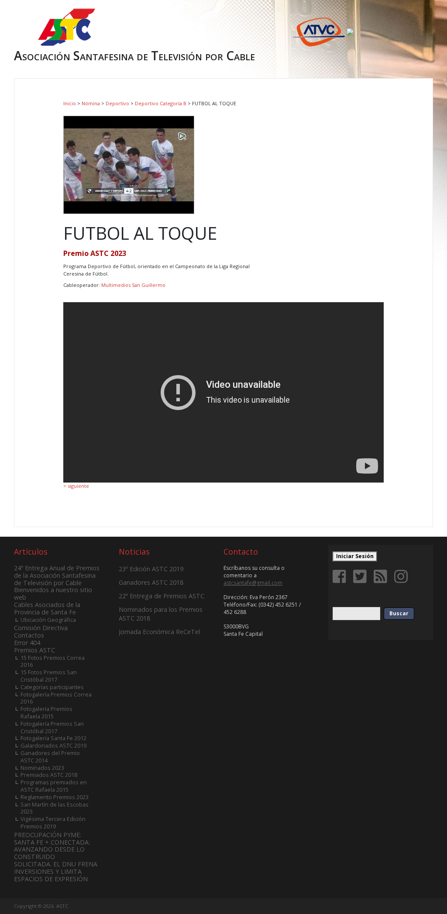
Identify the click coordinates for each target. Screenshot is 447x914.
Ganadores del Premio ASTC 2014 (50, 756)
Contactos (29, 635)
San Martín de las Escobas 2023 (55, 808)
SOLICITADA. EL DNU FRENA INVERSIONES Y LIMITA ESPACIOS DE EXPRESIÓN (55, 871)
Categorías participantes (52, 687)
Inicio (69, 103)
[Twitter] (361, 576)
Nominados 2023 (42, 768)
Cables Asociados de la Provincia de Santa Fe (47, 608)
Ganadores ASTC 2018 (151, 582)
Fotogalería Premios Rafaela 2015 (46, 712)
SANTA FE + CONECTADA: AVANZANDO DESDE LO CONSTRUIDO (52, 849)
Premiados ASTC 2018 (49, 775)
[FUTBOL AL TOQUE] (128, 164)
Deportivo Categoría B (160, 103)
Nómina (91, 103)
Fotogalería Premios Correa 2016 (56, 698)
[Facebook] (341, 576)
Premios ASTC (34, 650)
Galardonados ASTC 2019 (53, 745)
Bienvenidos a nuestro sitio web (53, 593)
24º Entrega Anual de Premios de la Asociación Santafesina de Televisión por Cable (57, 575)
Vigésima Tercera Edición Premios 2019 (53, 822)
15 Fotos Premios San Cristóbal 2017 (49, 675)
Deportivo (117, 103)
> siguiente (76, 486)
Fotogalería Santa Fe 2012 (53, 738)
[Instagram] (402, 576)
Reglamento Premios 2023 (55, 797)
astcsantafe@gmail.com (253, 582)
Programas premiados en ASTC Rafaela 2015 (54, 785)
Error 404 (27, 642)
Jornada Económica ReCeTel (159, 632)
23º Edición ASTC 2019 (151, 569)
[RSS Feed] (382, 576)
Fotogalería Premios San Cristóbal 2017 (52, 727)
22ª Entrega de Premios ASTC (161, 596)
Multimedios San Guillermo (133, 285)
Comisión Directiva (41, 628)
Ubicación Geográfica (48, 620)
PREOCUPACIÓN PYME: (47, 835)
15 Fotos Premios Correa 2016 (53, 661)
